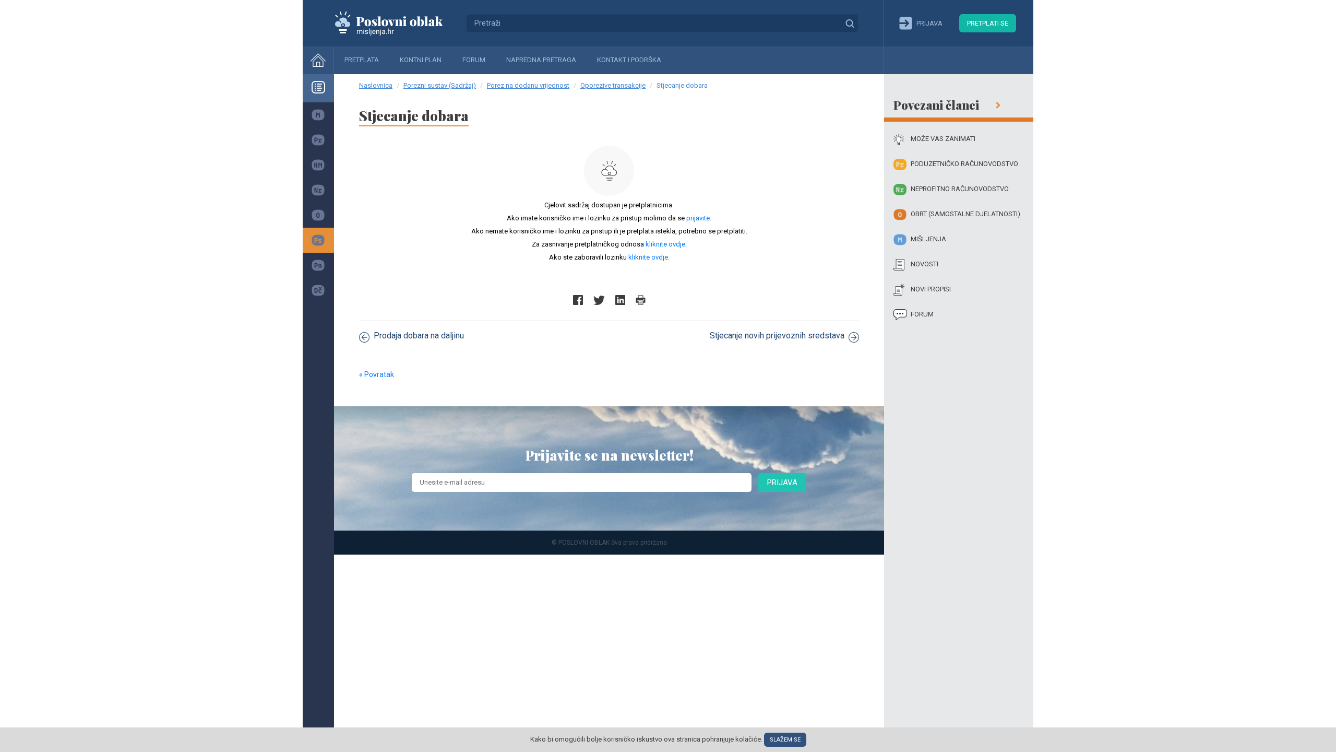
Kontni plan (421, 60)
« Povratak (376, 374)
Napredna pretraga (541, 60)
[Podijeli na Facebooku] (578, 300)
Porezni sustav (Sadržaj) (439, 85)
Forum (473, 60)
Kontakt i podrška (629, 60)
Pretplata (361, 60)
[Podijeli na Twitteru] (599, 300)
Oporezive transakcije (613, 85)
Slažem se (785, 739)
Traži (849, 23)
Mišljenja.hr (396, 23)
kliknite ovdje (665, 244)
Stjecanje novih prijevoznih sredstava (777, 335)
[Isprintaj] (641, 300)
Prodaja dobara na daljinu (419, 335)
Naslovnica (375, 85)
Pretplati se (987, 23)
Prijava (782, 482)
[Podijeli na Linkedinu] (620, 300)
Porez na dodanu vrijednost (528, 85)
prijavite (698, 218)
